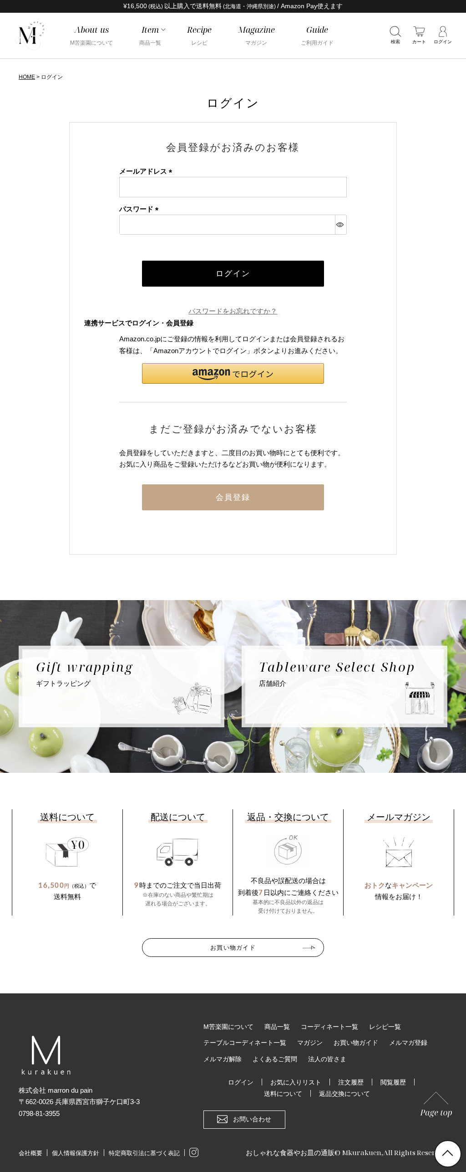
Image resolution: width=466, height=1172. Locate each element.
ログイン (240, 1082)
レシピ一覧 (385, 1026)
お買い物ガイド (233, 947)
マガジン (310, 1042)
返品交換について (344, 1093)
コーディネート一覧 (329, 1026)
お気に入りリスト (295, 1082)
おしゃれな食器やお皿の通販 (290, 1152)
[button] (233, 373)
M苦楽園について (228, 1026)
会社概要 (30, 1153)
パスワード (140, 209)
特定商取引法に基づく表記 (144, 1153)
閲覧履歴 (393, 1082)
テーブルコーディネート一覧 (244, 1042)
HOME (27, 77)
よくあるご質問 (275, 1059)
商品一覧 (277, 1026)
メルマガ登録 (408, 1042)
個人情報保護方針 (75, 1153)
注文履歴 (351, 1082)
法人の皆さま (327, 1059)
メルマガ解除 (222, 1059)
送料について (283, 1093)
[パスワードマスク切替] (340, 224)
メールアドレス (147, 171)
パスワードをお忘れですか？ (232, 311)
